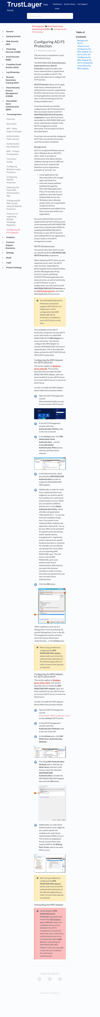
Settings (10, 253)
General (9, 31)
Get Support (82, 4)
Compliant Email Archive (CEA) (13, 66)
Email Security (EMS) (12, 58)
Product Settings (14, 268)
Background (82, 41)
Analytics (10, 237)
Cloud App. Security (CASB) (13, 50)
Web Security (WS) (12, 43)
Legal (8, 263)
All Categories (38, 26)
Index (57, 9)
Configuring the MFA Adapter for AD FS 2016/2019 (85, 60)
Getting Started (13, 36)
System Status (70, 4)
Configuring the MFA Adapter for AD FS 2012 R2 (84, 52)
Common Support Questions (10, 245)
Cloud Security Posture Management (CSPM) (13, 92)
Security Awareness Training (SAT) (12, 80)
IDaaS (8, 258)
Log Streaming (13, 72)
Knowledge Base (14, 114)
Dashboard (57, 4)
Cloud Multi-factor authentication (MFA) (12, 105)
